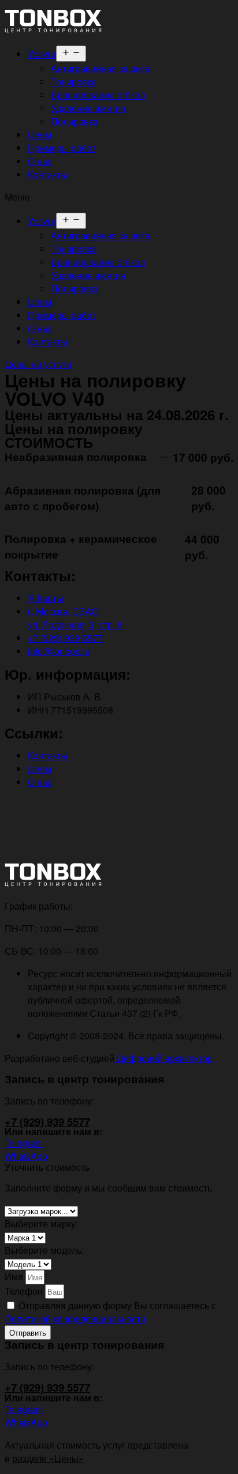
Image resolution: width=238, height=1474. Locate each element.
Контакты (48, 174)
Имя (15, 1276)
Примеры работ (62, 147)
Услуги (42, 54)
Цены (40, 134)
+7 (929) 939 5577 (47, 1121)
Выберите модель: (44, 1250)
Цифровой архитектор (163, 1058)
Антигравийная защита (100, 68)
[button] (119, 196)
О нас (40, 161)
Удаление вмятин (88, 108)
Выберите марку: (41, 1223)
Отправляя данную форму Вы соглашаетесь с (110, 1312)
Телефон (25, 1291)
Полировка (74, 121)
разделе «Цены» (48, 1458)
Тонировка (73, 81)
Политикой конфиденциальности (75, 1318)
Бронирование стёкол (98, 94)
